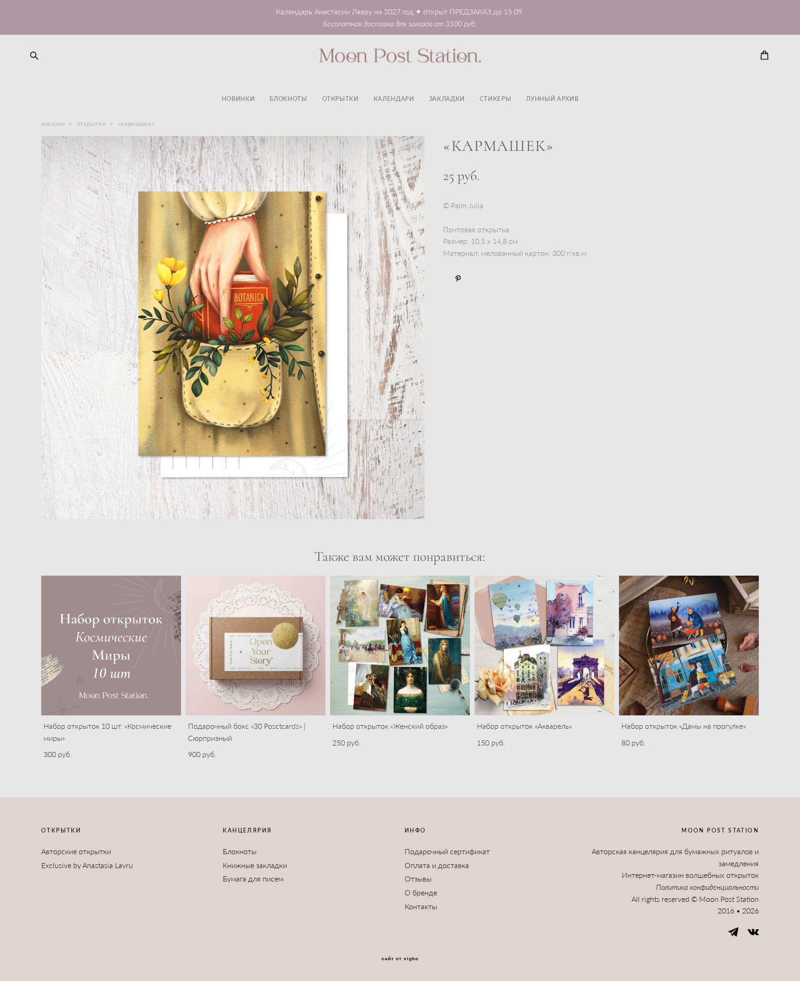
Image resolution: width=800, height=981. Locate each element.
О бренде (421, 892)
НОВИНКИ (238, 98)
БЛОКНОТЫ (288, 98)
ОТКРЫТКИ (340, 98)
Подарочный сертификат (447, 851)
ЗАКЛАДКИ (447, 98)
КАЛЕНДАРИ (394, 98)
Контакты (421, 906)
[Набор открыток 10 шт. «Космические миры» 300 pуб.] (111, 645)
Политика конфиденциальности (707, 886)
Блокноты (239, 851)
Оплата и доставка (437, 865)
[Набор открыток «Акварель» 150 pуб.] (544, 645)
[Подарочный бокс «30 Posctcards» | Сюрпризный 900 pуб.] (255, 645)
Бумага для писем (253, 878)
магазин (53, 123)
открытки (91, 123)
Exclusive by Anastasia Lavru (87, 865)
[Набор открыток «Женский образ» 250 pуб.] (400, 645)
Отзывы (418, 878)
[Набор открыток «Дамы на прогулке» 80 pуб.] (689, 645)
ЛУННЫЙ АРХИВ (552, 98)
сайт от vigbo (400, 958)
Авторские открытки (76, 851)
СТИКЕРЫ (496, 98)
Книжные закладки (255, 865)
